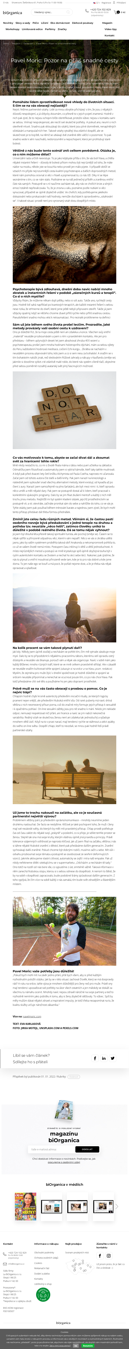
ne (76, 1345)
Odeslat (87, 1149)
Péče (36, 22)
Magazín (107, 22)
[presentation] (117, 1206)
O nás (5, 2)
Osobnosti (28, 43)
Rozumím (88, 1345)
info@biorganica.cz (16, 1263)
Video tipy (111, 29)
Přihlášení (121, 2)
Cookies (38, 1263)
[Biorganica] (14, 12)
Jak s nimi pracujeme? (60, 1345)
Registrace (106, 2)
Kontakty (38, 1278)
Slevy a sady (23, 22)
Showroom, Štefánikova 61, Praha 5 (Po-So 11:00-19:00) (37, 2)
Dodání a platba (42, 1273)
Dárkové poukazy (82, 22)
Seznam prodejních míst (77, 1252)
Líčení (44, 22)
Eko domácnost (60, 22)
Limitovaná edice (32, 29)
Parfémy (50, 29)
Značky (62, 29)
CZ (97, 2)
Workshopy (13, 29)
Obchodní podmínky (44, 1252)
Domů (6, 43)
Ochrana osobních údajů (46, 1257)
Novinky (8, 22)
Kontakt (109, 35)
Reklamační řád (41, 1268)
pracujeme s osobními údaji (64, 1162)
